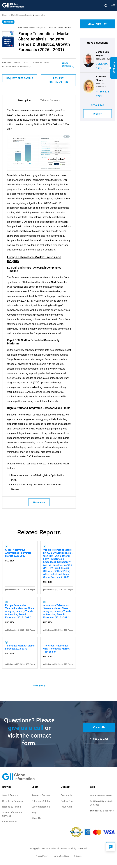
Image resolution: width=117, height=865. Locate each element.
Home (5, 15)
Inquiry (97, 114)
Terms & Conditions (61, 856)
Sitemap (78, 856)
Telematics (8, 22)
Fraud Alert (66, 806)
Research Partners (41, 795)
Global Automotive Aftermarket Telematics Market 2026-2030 (18, 553)
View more (39, 685)
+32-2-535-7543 (106, 810)
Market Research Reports (21, 15)
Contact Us (99, 727)
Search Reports (10, 795)
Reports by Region (11, 806)
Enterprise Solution (41, 801)
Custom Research (41, 806)
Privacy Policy (42, 856)
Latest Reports (9, 821)
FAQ (34, 812)
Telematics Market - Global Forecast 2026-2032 (20, 647)
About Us (36, 818)
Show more (39, 502)
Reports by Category (12, 801)
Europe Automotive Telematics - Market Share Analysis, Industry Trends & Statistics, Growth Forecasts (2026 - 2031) (19, 611)
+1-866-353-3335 (99, 738)
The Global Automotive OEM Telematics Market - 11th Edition (57, 648)
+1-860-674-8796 (103, 795)
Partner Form (67, 801)
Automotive (40, 15)
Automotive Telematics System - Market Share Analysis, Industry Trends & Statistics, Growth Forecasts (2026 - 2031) (57, 611)
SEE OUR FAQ (97, 105)
